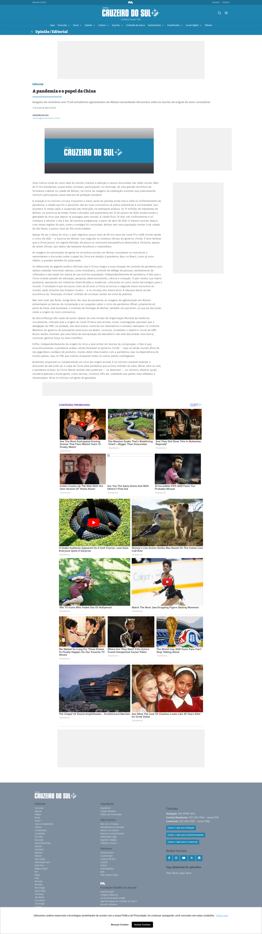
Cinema (38, 827)
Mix (36, 872)
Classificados (173, 25)
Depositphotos (107, 868)
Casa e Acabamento (44, 824)
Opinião (88, 25)
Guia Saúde (40, 859)
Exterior (38, 856)
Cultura (102, 25)
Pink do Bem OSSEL (109, 875)
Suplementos (154, 25)
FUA (102, 883)
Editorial (38, 852)
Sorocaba (62, 25)
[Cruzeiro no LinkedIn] (199, 858)
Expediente (105, 808)
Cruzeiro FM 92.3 (108, 859)
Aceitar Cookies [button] (142, 924)
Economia (39, 849)
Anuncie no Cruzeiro (109, 830)
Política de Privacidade (110, 814)
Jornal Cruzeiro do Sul (131, 12)
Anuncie (216, 2)
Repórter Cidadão (108, 840)
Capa (52, 25)
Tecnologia (40, 903)
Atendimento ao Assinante (112, 827)
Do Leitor (39, 837)
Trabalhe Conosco (108, 843)
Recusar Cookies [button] (120, 924)
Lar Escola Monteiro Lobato (112, 898)
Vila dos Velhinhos (108, 904)
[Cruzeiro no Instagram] (176, 858)
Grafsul (103, 865)
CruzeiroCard (106, 856)
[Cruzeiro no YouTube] (183, 858)
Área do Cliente (39, 2)
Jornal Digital (192, 25)
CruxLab (103, 862)
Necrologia (40, 887)
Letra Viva (39, 865)
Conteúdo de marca (135, 25)
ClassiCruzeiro (107, 852)
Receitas (39, 881)
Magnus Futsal (41, 868)
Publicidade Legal (108, 837)
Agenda (38, 811)
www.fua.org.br (107, 891)
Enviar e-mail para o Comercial (183, 842)
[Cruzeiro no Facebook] (169, 858)
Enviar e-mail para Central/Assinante (185, 835)
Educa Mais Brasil (43, 843)
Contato (226, 2)
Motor (37, 875)
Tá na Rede (40, 900)
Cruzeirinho (40, 833)
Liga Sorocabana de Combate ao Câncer (118, 901)
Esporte (116, 25)
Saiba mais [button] (222, 915)
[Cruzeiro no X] (191, 858)
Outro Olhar (40, 891)
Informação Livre (42, 862)
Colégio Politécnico (109, 895)
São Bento (39, 897)
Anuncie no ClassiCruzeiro (112, 833)
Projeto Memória (108, 811)
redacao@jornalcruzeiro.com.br (46, 118)
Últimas (208, 25)
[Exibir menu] (226, 13)
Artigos (38, 814)
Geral (75, 25)
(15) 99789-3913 (186, 813)
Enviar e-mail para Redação (181, 828)
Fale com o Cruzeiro (109, 824)
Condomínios (41, 830)
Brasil (37, 817)
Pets (37, 878)
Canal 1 (38, 821)
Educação (39, 840)
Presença (39, 894)
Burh (102, 872)
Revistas (38, 884)
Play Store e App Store (178, 873)
